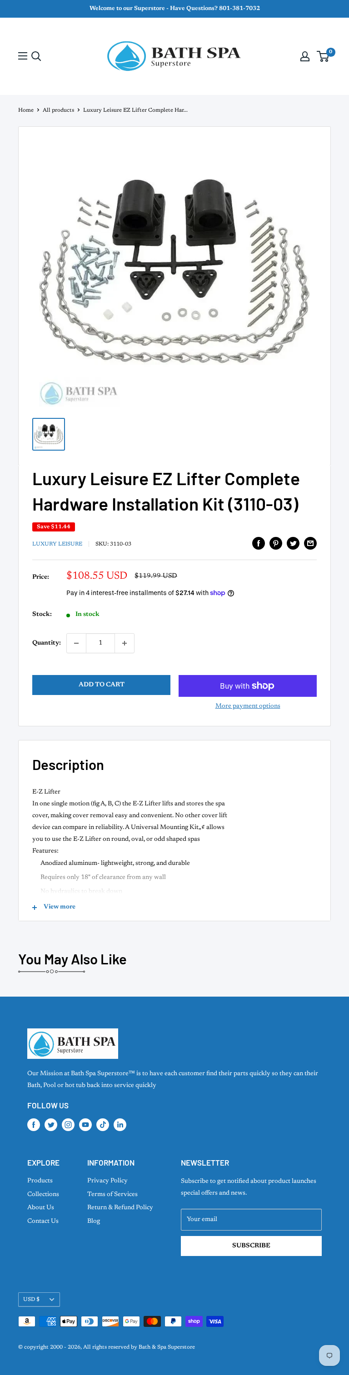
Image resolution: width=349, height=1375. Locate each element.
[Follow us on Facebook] (33, 1124)
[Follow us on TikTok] (102, 1124)
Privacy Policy (107, 1181)
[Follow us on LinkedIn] (120, 1124)
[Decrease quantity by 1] (76, 643)
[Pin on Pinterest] (275, 543)
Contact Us (43, 1221)
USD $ (31, 1299)
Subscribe (251, 1246)
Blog (93, 1221)
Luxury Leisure (57, 544)
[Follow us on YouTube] (85, 1124)
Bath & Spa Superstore (167, 1347)
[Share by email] (310, 543)
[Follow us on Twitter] (51, 1124)
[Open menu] (22, 56)
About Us (40, 1208)
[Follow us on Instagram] (68, 1124)
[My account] (304, 56)
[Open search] (36, 56)
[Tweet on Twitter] (293, 543)
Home (26, 110)
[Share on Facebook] (258, 543)
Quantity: (46, 643)
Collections (43, 1194)
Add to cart (102, 685)
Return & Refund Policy (120, 1208)
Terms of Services (112, 1194)
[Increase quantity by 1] (124, 643)
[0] (323, 56)
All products (58, 110)
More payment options (247, 706)
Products (40, 1181)
